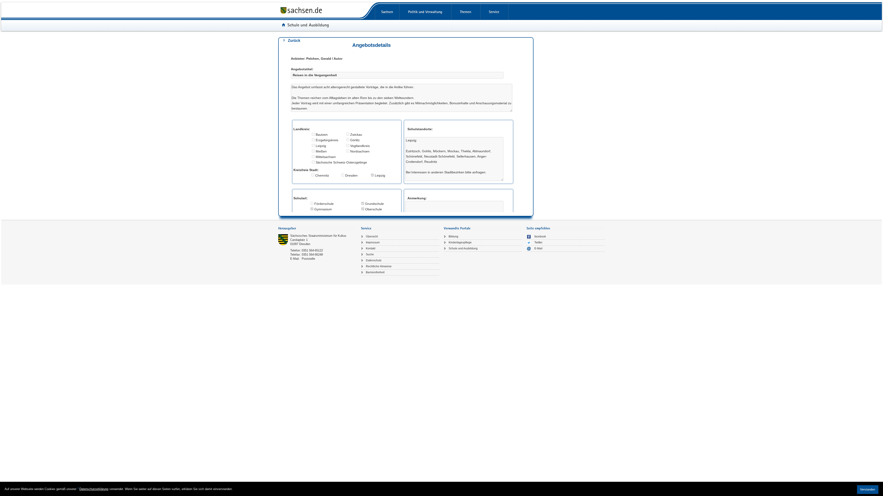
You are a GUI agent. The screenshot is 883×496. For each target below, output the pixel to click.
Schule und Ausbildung (308, 25)
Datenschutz (373, 260)
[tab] (317, 228)
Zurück (294, 40)
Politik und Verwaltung (425, 12)
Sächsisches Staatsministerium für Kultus (318, 235)
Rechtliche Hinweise (379, 266)
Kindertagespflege (460, 242)
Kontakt (370, 248)
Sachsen (387, 12)
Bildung (453, 236)
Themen (465, 12)
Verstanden (867, 489)
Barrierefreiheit (375, 272)
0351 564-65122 (312, 250)
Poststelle (308, 258)
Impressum (373, 242)
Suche (370, 254)
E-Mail (538, 248)
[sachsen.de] (336, 11)
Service (494, 12)
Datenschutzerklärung (93, 489)
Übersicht (372, 236)
